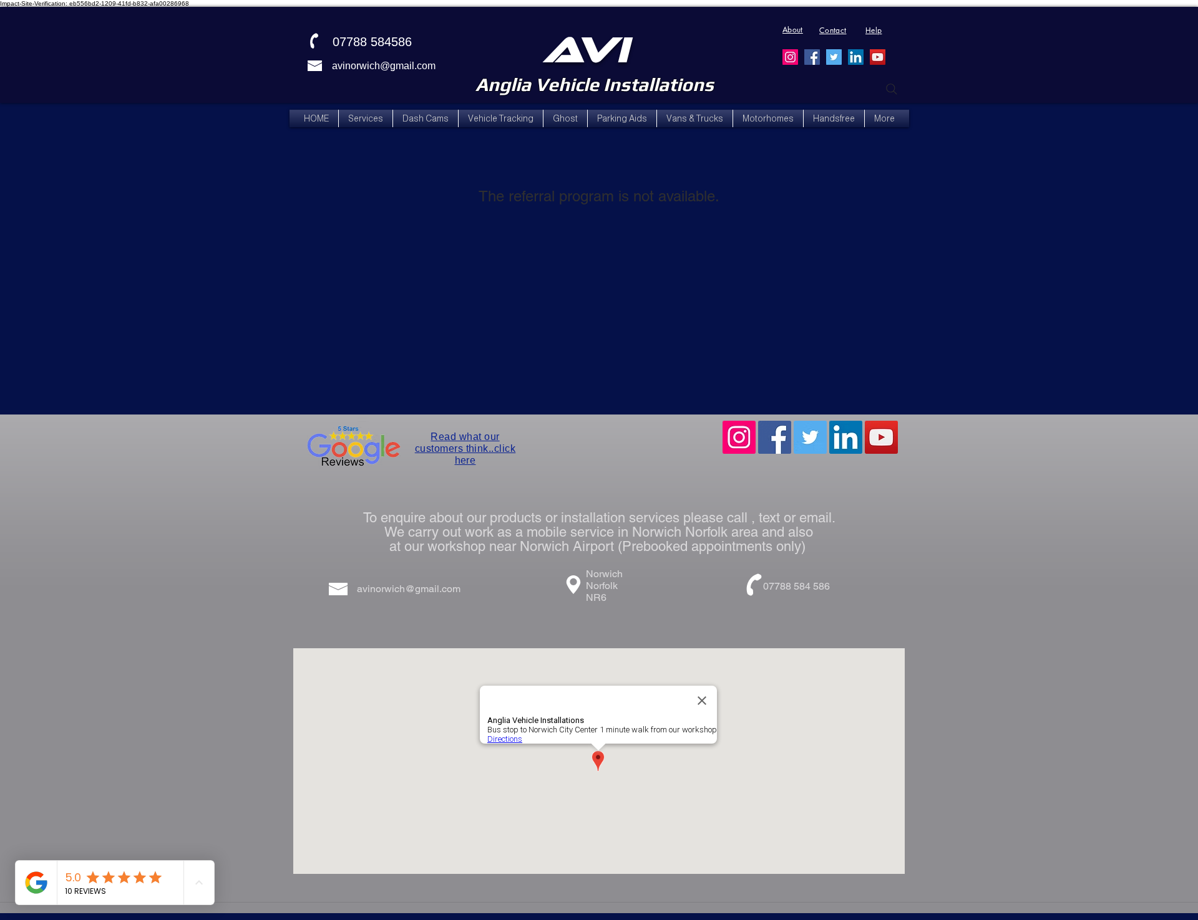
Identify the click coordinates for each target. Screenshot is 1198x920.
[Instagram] (790, 57)
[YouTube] (877, 57)
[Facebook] (812, 57)
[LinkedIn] (856, 57)
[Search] (892, 89)
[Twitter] (834, 57)
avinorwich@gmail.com (384, 65)
